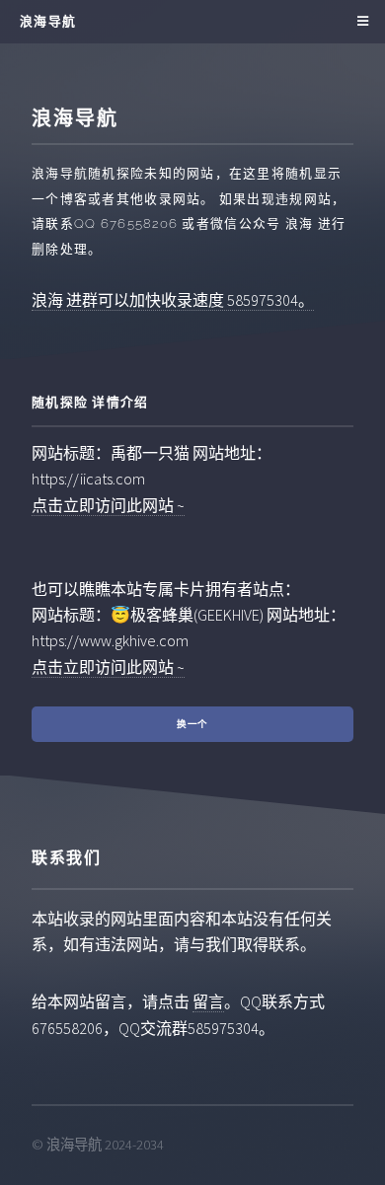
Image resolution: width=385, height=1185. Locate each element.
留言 (208, 1001)
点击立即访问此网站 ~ (108, 505)
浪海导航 (48, 21)
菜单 (360, 21)
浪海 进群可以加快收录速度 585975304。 (173, 300)
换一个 (193, 723)
